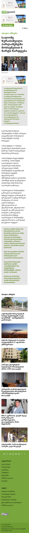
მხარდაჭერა (8, 25)
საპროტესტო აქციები (8, 494)
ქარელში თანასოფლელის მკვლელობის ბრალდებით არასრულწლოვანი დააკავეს (13, 392)
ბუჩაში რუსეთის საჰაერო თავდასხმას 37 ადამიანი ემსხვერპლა (13, 342)
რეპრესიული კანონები (8, 499)
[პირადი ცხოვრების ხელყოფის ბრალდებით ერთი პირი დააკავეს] (14, 355)
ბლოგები (4, 481)
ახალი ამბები (9, 33)
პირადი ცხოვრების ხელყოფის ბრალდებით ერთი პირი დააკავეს (12, 366)
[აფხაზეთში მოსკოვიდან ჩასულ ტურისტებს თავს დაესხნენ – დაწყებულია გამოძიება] (14, 304)
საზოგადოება (5, 467)
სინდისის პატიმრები (8, 491)
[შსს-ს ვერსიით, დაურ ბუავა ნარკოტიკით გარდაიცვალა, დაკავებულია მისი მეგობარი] (14, 406)
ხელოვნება (5, 475)
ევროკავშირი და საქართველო (11, 502)
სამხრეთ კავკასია (7, 478)
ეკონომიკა (5, 470)
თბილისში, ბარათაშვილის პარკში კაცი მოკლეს (13, 445)
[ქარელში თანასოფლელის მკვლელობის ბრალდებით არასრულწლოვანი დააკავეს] (14, 380)
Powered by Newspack (7, 526)
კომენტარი (5, 472)
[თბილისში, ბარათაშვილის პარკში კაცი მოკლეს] (14, 435)
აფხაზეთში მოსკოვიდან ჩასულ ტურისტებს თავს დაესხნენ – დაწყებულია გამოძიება (12, 316)
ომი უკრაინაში (6, 497)
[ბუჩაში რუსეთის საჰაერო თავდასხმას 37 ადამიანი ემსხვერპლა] (14, 331)
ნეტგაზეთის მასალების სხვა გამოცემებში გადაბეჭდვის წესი (13, 529)
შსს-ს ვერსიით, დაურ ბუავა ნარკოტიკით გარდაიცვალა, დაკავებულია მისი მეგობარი (14, 419)
